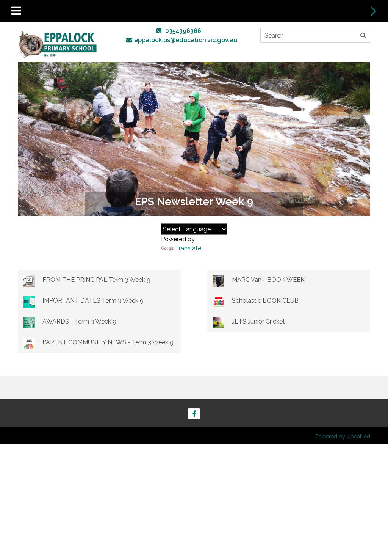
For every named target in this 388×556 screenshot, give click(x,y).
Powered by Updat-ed (342, 436)
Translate (188, 248)
